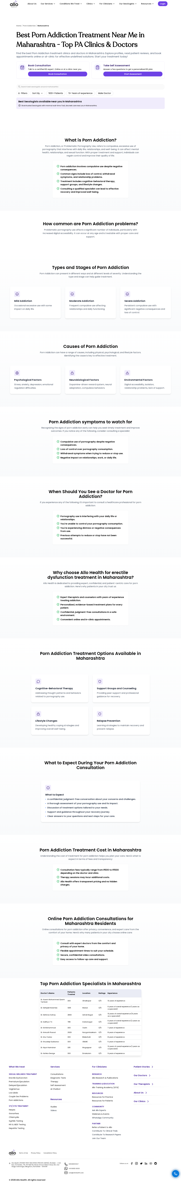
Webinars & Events (100, 1114)
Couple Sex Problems (18, 1096)
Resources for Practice (102, 1097)
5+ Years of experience (80, 93)
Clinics (89, 3)
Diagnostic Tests (58, 1078)
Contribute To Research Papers (106, 1134)
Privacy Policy (35, 1153)
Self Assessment (58, 1085)
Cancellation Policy (50, 1153)
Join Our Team (99, 1138)
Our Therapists (142, 1084)
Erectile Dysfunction (18, 1078)
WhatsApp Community (102, 1117)
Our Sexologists (126, 3)
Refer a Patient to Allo (102, 1127)
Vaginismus (14, 1089)
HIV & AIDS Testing (17, 1124)
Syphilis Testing (16, 1121)
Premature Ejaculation (19, 1081)
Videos (53, 1110)
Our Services (47, 3)
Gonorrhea (14, 1113)
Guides (53, 1106)
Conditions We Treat (70, 3)
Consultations (56, 1074)
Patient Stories (142, 1066)
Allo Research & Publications (105, 1078)
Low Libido (13, 1092)
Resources (146, 3)
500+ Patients (55, 93)
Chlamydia (14, 1117)
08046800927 (73, 1164)
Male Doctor (104, 93)
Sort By (36, 93)
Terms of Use (23, 1153)
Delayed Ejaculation (18, 1085)
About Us (32, 3)
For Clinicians (106, 3)
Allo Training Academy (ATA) (105, 1087)
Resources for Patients (102, 1100)
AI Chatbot (55, 1089)
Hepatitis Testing (16, 1128)
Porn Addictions (16, 1100)
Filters (24, 93)
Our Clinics (139, 1101)
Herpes (12, 1109)
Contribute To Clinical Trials (105, 1131)
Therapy (54, 1081)
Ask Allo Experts (99, 1110)
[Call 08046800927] (175, 1173)
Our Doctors (140, 1075)
